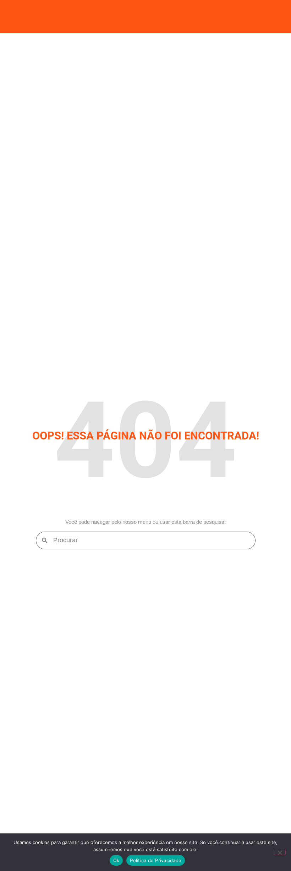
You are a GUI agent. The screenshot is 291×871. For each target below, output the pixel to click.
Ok (116, 860)
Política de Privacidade (155, 860)
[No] (280, 852)
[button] (145, 16)
